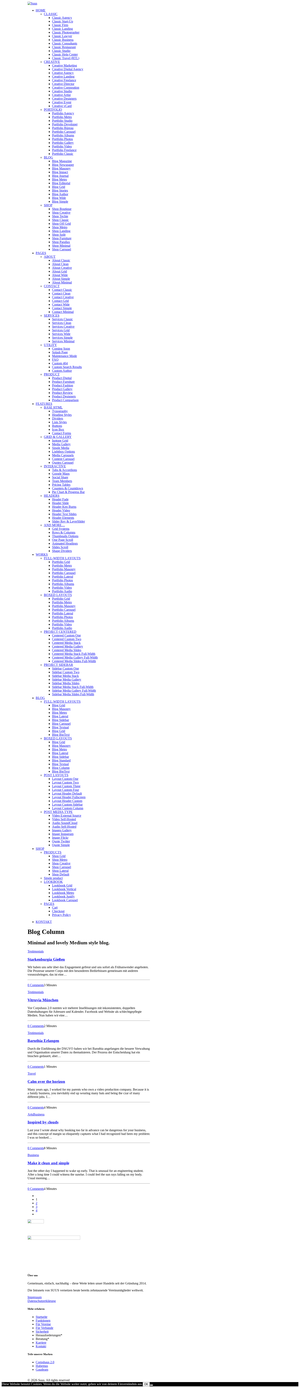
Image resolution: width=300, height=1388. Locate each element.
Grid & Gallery (58, 437)
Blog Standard (61, 760)
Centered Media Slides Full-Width (74, 661)
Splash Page (60, 352)
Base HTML (53, 407)
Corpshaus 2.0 (45, 1362)
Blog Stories (60, 190)
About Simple (61, 278)
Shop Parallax (61, 242)
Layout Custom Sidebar (67, 804)
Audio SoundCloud (64, 823)
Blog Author (60, 194)
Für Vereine (43, 1324)
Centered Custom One (66, 635)
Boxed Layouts (58, 595)
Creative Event (61, 102)
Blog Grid (58, 187)
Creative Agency (63, 73)
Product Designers (64, 396)
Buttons (57, 426)
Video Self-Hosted (64, 819)
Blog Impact (60, 172)
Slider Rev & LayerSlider (68, 521)
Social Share (60, 477)
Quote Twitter (61, 841)
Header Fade (60, 499)
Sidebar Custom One (65, 668)
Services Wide (61, 334)
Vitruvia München (43, 1000)
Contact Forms (61, 433)
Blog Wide (59, 198)
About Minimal (62, 282)
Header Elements (63, 517)
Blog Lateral (60, 716)
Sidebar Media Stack (65, 676)
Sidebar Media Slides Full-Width (73, 694)
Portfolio (53, 109)
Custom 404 (60, 363)
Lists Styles (59, 422)
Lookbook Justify (63, 896)
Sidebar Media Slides (65, 683)
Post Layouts (56, 775)
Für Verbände (44, 1328)
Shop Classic (60, 220)
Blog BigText (61, 734)
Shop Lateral (60, 870)
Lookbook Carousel (65, 900)
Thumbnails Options (65, 536)
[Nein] (151, 1385)
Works (42, 554)
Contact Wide (61, 304)
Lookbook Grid (62, 885)
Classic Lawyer (62, 36)
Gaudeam (42, 1369)
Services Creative (63, 326)
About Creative (62, 267)
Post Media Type (58, 812)
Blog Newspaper (63, 164)
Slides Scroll (60, 547)
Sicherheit (42, 1331)
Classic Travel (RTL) (65, 58)
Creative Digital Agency (67, 69)
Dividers (57, 418)
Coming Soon (61, 348)
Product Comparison (65, 400)
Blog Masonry (61, 168)
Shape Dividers (62, 551)
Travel (32, 1073)
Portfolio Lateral (62, 576)
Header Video (61, 510)
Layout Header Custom (67, 801)
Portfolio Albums (63, 135)
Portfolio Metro (62, 117)
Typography (60, 411)
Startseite (41, 1317)
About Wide (60, 275)
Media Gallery (61, 444)
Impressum (35, 1297)
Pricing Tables (61, 484)
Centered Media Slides (66, 650)
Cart (55, 907)
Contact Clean (61, 293)
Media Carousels (63, 455)
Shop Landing (61, 231)
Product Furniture (63, 381)
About (50, 256)
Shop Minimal (61, 245)
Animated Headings (65, 543)
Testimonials (36, 951)
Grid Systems (60, 528)
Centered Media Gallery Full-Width (75, 657)
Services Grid (61, 330)
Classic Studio (61, 50)
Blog (48, 157)
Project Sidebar (58, 665)
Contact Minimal (63, 312)
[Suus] (150, 3)
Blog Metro (59, 179)
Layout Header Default (67, 793)
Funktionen (43, 1320)
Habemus (42, 1366)
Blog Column (61, 767)
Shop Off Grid (61, 223)
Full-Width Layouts (62, 558)
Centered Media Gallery (67, 646)
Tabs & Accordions (64, 470)
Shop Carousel (61, 249)
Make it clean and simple (48, 1163)
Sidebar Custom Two (65, 672)
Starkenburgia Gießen (46, 959)
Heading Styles (62, 415)
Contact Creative (63, 297)
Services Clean (61, 323)
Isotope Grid (60, 440)
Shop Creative (61, 212)
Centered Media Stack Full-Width (73, 653)
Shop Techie (60, 216)
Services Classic (62, 319)
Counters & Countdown (67, 488)
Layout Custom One (65, 779)
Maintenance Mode (64, 356)
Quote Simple (61, 845)
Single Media (60, 448)
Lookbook (53, 881)
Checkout (58, 911)
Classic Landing (62, 28)
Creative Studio (62, 91)
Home (41, 10)
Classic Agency (62, 17)
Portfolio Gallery (63, 142)
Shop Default (60, 874)
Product (52, 374)
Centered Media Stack (66, 642)
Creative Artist (61, 95)
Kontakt (41, 1346)
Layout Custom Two (65, 782)
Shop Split (59, 234)
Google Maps (61, 473)
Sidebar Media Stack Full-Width (72, 687)
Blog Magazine (62, 161)
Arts (30, 1114)
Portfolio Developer (65, 124)
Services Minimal (63, 341)
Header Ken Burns (64, 506)
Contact (52, 286)
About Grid (59, 271)
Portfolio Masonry (64, 569)
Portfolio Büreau (62, 128)
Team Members (62, 481)
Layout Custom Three (66, 786)
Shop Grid (59, 856)
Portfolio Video (62, 146)
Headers (51, 495)
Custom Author (62, 370)
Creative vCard (62, 106)
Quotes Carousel (62, 462)
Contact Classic (62, 289)
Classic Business (62, 39)
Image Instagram (62, 834)
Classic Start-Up (62, 21)
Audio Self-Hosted (64, 826)
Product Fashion (62, 385)
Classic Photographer (65, 32)
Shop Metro (59, 227)
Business (38, 1114)
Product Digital (62, 378)
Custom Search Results (67, 367)
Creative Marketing (64, 65)
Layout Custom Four (65, 790)
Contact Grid (60, 301)
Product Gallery (62, 389)
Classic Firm (60, 25)
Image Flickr (60, 837)
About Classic (61, 260)
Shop (48, 205)
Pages (41, 253)
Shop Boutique (61, 209)
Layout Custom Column (67, 808)
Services (51, 315)
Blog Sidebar (60, 720)
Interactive (55, 466)
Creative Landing (63, 76)
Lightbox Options (63, 451)
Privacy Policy (61, 915)
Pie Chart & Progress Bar (68, 492)
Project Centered (60, 631)
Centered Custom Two (66, 639)
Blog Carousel (61, 723)
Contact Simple (62, 308)
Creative (52, 62)
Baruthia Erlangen (43, 1040)
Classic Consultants (64, 43)
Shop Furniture (61, 238)
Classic (51, 14)
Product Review (62, 392)
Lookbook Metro (63, 892)
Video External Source (66, 815)
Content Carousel (63, 459)
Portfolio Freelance (64, 150)
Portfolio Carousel (64, 131)
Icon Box (58, 429)
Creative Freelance (64, 80)
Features (44, 403)
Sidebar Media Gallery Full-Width (74, 690)
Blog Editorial (61, 183)
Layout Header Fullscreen (69, 797)
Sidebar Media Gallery (66, 679)
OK (146, 1384)
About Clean (60, 264)
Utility (50, 345)
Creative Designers (64, 98)
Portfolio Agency (63, 113)
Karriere (41, 1342)
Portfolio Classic (62, 153)
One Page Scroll (62, 540)
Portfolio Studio (62, 120)
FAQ (55, 359)
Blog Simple (60, 201)
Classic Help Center (65, 54)
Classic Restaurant (64, 47)
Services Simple (62, 337)
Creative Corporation (65, 87)
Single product (53, 878)
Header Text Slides (64, 514)
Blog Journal (60, 176)
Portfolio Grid (61, 562)
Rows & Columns (63, 532)
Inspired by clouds (43, 1122)
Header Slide (60, 503)
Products (52, 852)
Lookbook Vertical (64, 889)
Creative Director (63, 84)
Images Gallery (62, 830)
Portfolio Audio (62, 591)
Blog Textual (60, 727)
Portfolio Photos (62, 139)
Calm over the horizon (46, 1081)
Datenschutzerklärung (42, 1301)
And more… (54, 525)
